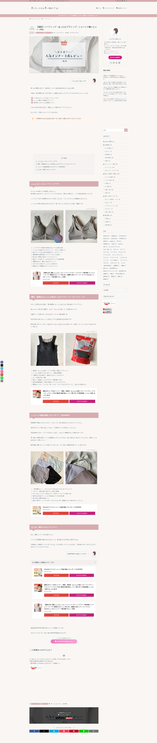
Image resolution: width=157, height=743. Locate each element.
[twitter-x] (116, 1)
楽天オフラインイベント (110, 271)
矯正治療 (108, 225)
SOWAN (106, 244)
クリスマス (106, 254)
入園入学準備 (107, 265)
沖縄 (112, 273)
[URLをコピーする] (93, 731)
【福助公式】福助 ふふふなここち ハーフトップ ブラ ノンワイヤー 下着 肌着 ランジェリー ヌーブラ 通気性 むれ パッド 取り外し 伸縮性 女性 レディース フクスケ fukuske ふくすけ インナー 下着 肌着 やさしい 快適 (69, 275)
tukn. (105, 246)
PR (54, 32)
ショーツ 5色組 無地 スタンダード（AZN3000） (52, 166)
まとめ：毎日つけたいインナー (47, 169)
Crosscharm (122, 235)
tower (120, 244)
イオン (122, 249)
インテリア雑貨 (110, 177)
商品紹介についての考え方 (112, 53)
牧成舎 (113, 276)
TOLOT (114, 244)
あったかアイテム (60, 32)
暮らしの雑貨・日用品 (112, 173)
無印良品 (106, 276)
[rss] (124, 1)
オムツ (106, 252)
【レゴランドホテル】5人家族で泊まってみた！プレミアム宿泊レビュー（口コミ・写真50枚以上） (114, 94)
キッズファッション (111, 205)
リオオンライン (114, 263)
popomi (112, 241)
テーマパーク (114, 257)
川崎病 (107, 221)
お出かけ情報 (109, 141)
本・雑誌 (108, 186)
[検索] (126, 1)
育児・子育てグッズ (111, 196)
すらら (115, 249)
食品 (107, 192)
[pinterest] (122, 1)
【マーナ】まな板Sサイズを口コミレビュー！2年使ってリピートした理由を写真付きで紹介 (115, 99)
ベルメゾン (123, 260)
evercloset (114, 238)
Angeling (114, 235)
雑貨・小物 (109, 189)
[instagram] (118, 1)
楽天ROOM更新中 (115, 57)
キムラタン (121, 252)
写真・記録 (109, 212)
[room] (120, 1)
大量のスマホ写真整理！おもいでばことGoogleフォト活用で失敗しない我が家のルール (114, 77)
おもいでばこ (107, 249)
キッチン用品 (109, 180)
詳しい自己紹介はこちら (111, 51)
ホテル (105, 263)
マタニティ (109, 209)
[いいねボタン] (64, 656)
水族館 (105, 273)
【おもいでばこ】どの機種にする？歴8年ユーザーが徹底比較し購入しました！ (115, 88)
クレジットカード (117, 254)
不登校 (107, 218)
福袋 (107, 160)
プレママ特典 (114, 260)
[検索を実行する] (126, 130)
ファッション (48, 32)
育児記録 (108, 215)
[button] (34, 731)
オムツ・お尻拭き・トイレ (112, 199)
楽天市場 (67, 32)
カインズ (114, 252)
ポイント (108, 151)
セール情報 (109, 148)
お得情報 (108, 145)
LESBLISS (122, 238)
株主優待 (108, 154)
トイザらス (123, 257)
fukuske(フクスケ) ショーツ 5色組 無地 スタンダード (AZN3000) (62, 507)
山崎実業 (116, 265)
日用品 (107, 183)
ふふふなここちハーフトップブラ (47, 161)
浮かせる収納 (120, 273)
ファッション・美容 (40, 32)
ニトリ (105, 260)
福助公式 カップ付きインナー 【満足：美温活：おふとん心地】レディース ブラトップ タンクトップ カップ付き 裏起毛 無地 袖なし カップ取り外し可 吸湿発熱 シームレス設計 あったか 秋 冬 (69, 393)
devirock (106, 238)
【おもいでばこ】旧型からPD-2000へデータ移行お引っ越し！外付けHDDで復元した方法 (114, 83)
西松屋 (105, 279)
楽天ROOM (109, 157)
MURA (105, 241)
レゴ (123, 263)
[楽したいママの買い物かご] (45, 8)
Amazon (106, 235)
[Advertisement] (64, 137)
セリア (105, 257)
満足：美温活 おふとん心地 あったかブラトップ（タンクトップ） (57, 164)
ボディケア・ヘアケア (111, 170)
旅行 (105, 268)
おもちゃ (108, 202)
